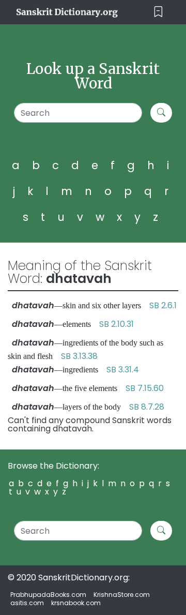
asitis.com (27, 602)
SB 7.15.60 (145, 388)
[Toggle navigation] (158, 12)
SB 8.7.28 (146, 407)
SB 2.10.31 (116, 324)
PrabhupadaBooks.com (48, 594)
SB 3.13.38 (79, 356)
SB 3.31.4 (122, 370)
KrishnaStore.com (122, 594)
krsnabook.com (76, 602)
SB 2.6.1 (163, 305)
